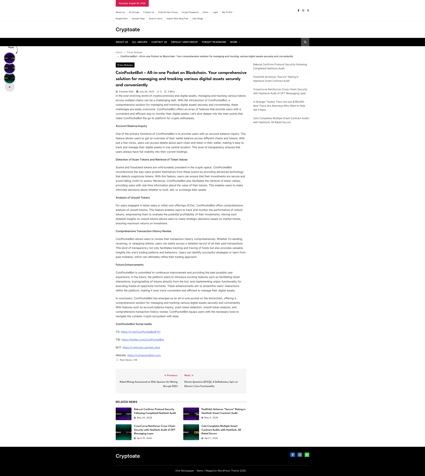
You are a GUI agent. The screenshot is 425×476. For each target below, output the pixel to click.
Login (215, 12)
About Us (120, 12)
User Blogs (197, 18)
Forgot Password (190, 12)
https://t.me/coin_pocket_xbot (141, 347)
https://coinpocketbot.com (144, 355)
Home (205, 12)
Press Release (125, 65)
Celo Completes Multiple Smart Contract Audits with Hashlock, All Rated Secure (221, 430)
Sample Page (138, 18)
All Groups (134, 12)
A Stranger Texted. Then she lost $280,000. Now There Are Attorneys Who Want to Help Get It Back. (279, 105)
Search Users (155, 18)
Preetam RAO (126, 91)
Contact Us (148, 12)
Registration (122, 18)
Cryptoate (128, 29)
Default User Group (167, 12)
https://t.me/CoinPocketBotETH (140, 331)
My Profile (227, 12)
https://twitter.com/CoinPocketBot (143, 339)
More (233, 42)
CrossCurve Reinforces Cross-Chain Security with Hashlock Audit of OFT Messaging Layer (154, 430)
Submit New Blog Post (177, 18)
